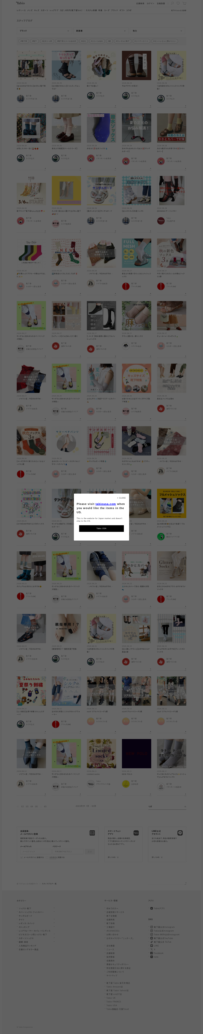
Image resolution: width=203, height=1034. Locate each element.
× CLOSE (121, 498)
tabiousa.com (106, 503)
